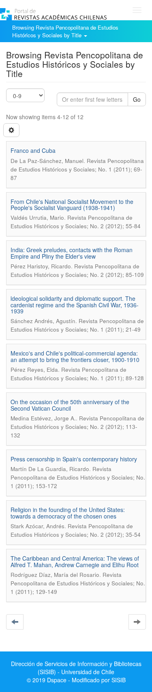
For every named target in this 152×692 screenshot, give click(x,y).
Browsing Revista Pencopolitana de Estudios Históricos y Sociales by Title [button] (65, 31)
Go (137, 99)
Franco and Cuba (33, 150)
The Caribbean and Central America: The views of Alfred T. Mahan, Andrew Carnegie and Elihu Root (75, 561)
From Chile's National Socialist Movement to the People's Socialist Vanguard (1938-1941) (72, 204)
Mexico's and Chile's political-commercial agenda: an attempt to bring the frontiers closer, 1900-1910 (75, 356)
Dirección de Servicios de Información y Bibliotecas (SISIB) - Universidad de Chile (76, 668)
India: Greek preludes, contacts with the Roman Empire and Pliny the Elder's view (72, 253)
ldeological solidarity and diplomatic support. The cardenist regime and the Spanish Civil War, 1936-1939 (75, 304)
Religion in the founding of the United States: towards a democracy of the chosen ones (68, 513)
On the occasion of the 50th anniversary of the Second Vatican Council (70, 405)
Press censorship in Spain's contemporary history (74, 459)
